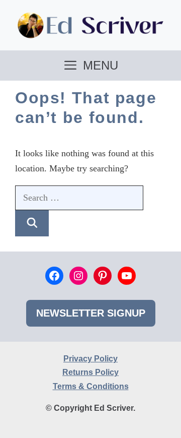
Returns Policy (90, 372)
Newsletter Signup (90, 313)
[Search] (32, 223)
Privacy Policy (90, 358)
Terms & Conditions (91, 386)
